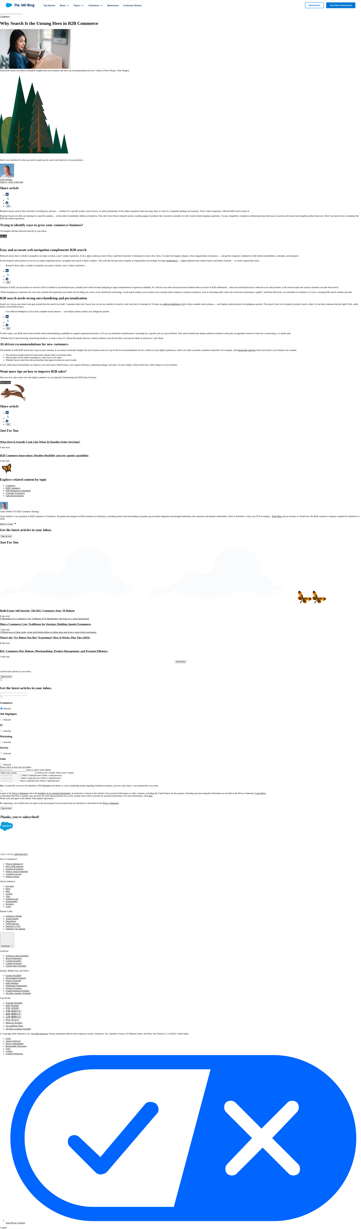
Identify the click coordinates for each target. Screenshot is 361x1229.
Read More (277, 516)
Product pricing (12, 876)
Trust (8, 896)
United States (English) (16, 966)
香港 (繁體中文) (13, 1014)
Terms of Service (13, 1041)
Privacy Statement (20, 793)
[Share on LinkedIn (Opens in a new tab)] (7, 195)
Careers (9, 894)
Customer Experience (15, 493)
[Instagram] (150, 852)
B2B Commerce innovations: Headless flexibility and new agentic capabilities (44, 455)
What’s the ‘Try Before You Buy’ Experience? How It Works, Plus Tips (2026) (45, 637)
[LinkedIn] (107, 852)
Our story (10, 886)
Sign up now (6, 536)
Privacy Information (14, 1043)
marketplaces (172, 260)
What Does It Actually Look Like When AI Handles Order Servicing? (40, 441)
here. (150, 796)
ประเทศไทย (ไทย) (14, 1026)
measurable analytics (246, 350)
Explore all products (15, 869)
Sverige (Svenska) (14, 988)
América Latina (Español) (17, 956)
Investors (10, 904)
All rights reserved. (40, 1033)
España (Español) (13, 975)
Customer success (13, 874)
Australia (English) (14, 1003)
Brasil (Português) (14, 958)
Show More (180, 662)
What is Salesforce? (14, 864)
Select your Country (46, 772)
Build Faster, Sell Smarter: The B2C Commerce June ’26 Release (37, 610)
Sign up (3, 236)
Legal (8, 906)
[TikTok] (235, 852)
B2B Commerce (13, 488)
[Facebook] (21, 852)
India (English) (12, 1005)
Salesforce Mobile (14, 916)
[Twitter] (64, 852)
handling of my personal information (54, 793)
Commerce (5, 16)
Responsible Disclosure (16, 1046)
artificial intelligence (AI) (174, 304)
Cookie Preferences (14, 1054)
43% (89, 256)
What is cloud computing (17, 871)
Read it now (5, 382)
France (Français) (13, 980)
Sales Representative (15, 496)
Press (8, 889)
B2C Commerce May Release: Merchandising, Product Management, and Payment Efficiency (54, 651)
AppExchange (12, 918)
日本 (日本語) (12, 1008)
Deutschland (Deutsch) (16, 978)
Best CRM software (14, 866)
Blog (8, 891)
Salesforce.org (12, 899)
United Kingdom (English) (17, 991)
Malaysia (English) (14, 1023)
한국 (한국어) (12, 1020)
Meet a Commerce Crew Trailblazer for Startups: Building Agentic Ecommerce (45, 624)
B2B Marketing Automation (18, 490)
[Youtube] (192, 852)
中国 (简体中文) (13, 1011)
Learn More (260, 793)
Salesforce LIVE (13, 926)
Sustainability (12, 901)
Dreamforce (11, 921)
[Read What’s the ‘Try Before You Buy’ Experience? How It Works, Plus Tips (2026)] (48, 632)
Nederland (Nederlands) (16, 985)
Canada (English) (13, 961)
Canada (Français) (14, 963)
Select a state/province (32, 775)
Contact (9, 1051)
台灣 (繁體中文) (13, 1017)
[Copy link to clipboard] (8, 206)
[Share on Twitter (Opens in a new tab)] (8, 200)
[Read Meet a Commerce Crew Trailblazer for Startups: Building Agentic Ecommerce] (44, 618)
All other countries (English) (18, 993)
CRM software (12, 924)
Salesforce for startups (15, 929)
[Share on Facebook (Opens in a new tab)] (7, 203)
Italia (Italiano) (12, 983)
